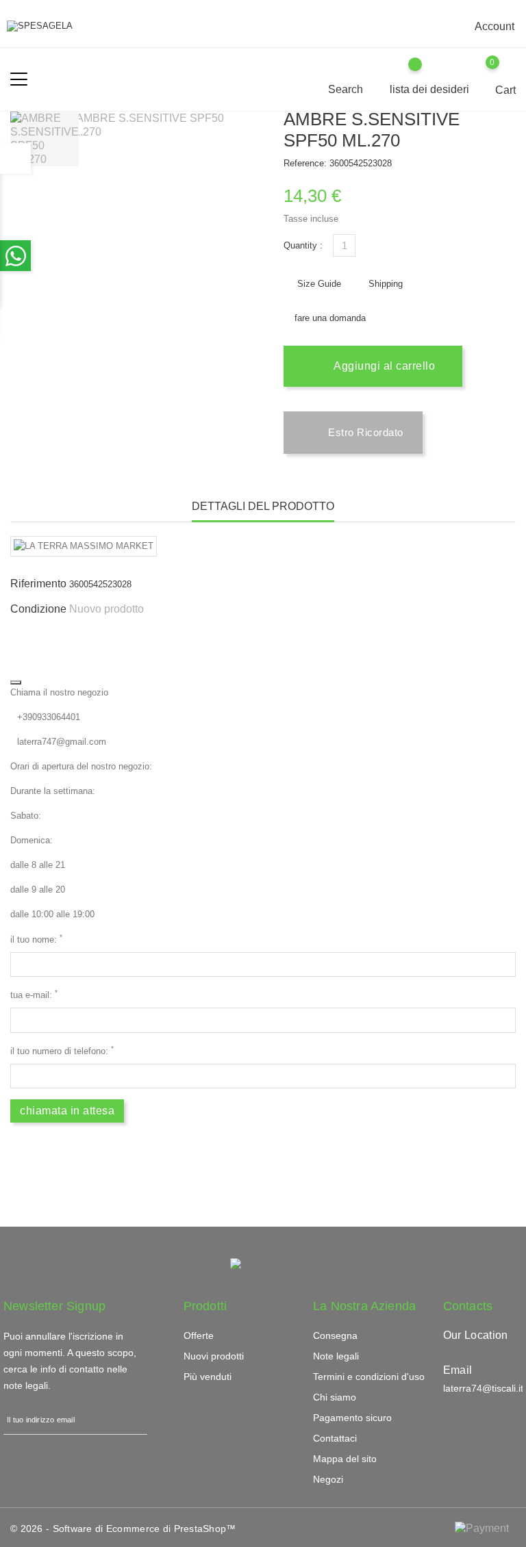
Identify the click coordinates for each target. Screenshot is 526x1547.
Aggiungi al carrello (383, 366)
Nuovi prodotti (214, 1356)
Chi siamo (334, 1397)
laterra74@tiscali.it (483, 1388)
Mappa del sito (345, 1458)
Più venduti (207, 1376)
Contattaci (335, 1438)
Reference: (305, 163)
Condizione (38, 609)
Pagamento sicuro (352, 1417)
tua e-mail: (34, 994)
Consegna (335, 1335)
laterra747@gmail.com (61, 742)
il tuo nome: (36, 939)
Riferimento (38, 583)
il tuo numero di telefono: (62, 1050)
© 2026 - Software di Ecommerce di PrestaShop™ (123, 1528)
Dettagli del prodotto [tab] (263, 506)
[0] (505, 71)
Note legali (336, 1356)
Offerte (199, 1335)
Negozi (328, 1479)
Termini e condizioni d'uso (369, 1376)
